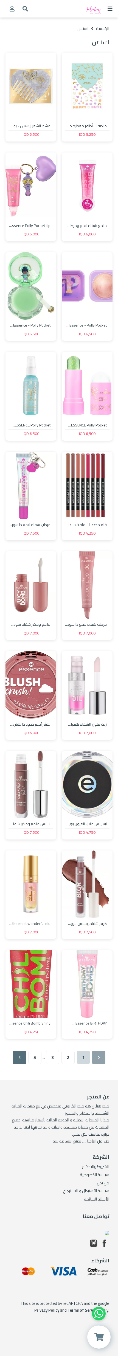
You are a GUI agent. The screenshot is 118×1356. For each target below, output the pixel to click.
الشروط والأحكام (95, 1166)
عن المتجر (98, 1096)
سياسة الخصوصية (94, 1174)
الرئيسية (102, 28)
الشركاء (100, 1260)
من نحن (103, 1183)
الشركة (101, 1157)
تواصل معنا (96, 1216)
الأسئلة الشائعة (96, 1199)
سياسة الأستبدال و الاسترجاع (86, 1191)
